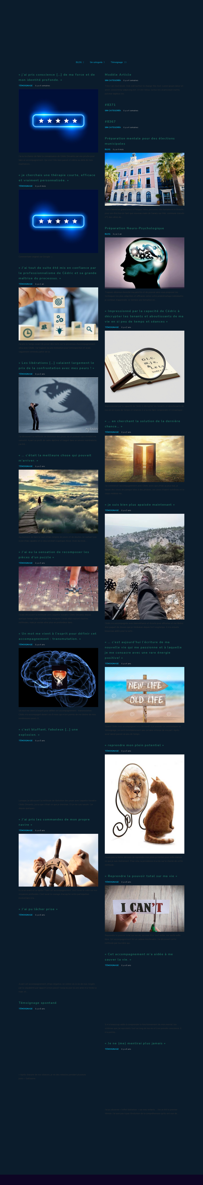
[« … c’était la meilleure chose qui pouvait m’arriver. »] (58, 471)
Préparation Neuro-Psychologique (134, 228)
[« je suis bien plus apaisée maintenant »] (144, 515)
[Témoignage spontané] (58, 1014)
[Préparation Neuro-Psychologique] (144, 239)
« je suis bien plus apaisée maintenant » (140, 504)
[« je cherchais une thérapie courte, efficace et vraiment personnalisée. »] (58, 191)
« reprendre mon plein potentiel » (134, 745)
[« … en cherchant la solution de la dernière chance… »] (144, 437)
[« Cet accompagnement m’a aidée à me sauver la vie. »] (144, 970)
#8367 (110, 121)
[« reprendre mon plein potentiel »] (144, 756)
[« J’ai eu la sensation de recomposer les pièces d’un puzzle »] (58, 568)
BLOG (107, 149)
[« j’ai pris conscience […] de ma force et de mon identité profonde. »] (58, 90)
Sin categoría (113, 80)
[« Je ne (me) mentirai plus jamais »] (144, 1054)
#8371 (110, 105)
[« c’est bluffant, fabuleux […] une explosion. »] (58, 745)
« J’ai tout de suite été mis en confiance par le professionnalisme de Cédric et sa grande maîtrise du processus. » (58, 273)
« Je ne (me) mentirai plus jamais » (135, 1043)
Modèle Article (118, 74)
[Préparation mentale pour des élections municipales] (144, 154)
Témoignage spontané (38, 1003)
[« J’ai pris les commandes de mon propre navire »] (58, 835)
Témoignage (26, 85)
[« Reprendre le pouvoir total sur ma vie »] (144, 887)
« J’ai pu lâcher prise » (38, 909)
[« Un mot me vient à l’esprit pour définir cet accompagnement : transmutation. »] (58, 649)
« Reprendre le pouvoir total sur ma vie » (141, 876)
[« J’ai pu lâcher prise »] (58, 920)
